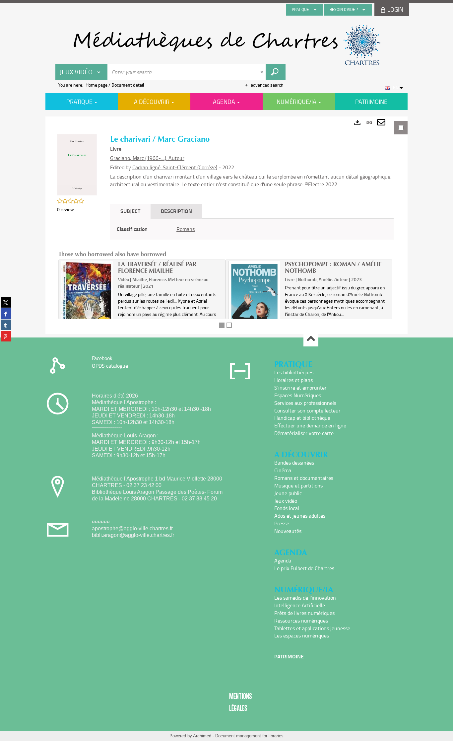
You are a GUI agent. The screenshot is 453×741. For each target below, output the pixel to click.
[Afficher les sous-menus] (315, 10)
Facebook (102, 358)
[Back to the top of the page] (310, 339)
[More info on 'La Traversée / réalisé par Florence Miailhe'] (87, 299)
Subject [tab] (130, 211)
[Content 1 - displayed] (222, 325)
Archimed (202, 735)
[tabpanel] (226, 225)
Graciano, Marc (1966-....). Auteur (147, 158)
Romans (185, 229)
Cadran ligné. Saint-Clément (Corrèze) (174, 167)
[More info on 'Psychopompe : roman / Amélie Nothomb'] (254, 301)
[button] (77, 164)
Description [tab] (176, 211)
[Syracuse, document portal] (226, 45)
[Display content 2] (229, 325)
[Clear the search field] (262, 72)
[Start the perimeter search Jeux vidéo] (276, 72)
